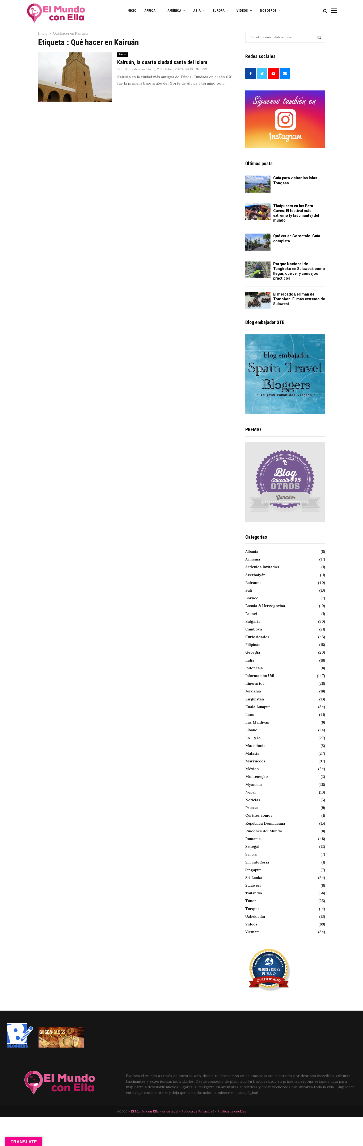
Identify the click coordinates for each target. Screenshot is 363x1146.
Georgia (252, 652)
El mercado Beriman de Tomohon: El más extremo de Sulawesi (299, 299)
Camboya (253, 629)
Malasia (252, 753)
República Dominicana (265, 823)
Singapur (253, 869)
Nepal (250, 792)
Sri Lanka (253, 877)
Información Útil (259, 675)
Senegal (252, 846)
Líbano (251, 730)
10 (191, 69)
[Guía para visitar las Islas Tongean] (258, 184)
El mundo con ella (137, 69)
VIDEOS (242, 11)
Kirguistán (254, 699)
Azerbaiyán (255, 574)
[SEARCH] (319, 37)
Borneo (252, 598)
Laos (249, 714)
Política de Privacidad (198, 1111)
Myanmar (254, 784)
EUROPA (219, 11)
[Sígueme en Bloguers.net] (20, 1046)
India (249, 660)
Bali (248, 590)
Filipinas (252, 644)
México (252, 768)
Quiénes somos (258, 815)
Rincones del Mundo (263, 831)
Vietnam (252, 931)
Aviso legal (170, 1111)
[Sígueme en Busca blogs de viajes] (61, 1046)
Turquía (252, 908)
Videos (251, 924)
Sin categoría (257, 862)
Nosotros (268, 11)
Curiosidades (257, 636)
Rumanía (253, 838)
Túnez (123, 54)
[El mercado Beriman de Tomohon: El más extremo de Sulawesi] (258, 300)
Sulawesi (253, 885)
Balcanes (253, 582)
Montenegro (256, 776)
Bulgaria (252, 621)
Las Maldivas (257, 722)
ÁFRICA (149, 11)
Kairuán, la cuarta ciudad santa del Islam (162, 62)
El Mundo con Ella (145, 1111)
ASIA (197, 11)
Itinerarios (254, 683)
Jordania (253, 691)
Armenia (252, 559)
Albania (251, 551)
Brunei (251, 613)
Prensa (251, 807)
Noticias (252, 800)
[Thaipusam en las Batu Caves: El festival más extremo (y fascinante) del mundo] (258, 212)
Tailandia (253, 893)
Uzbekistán (255, 916)
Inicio (131, 11)
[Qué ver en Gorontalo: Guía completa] (258, 242)
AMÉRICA (174, 11)
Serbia (251, 854)
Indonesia (254, 668)
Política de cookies (231, 1111)
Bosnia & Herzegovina (265, 605)
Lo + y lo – (254, 738)
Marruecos (255, 761)
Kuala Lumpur (257, 706)
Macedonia (255, 745)
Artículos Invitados (262, 566)
